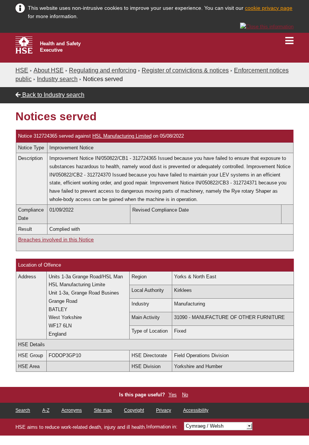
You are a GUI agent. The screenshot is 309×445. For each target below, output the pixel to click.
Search (22, 410)
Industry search (57, 79)
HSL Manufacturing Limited (121, 136)
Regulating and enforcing (102, 70)
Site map (103, 410)
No (185, 394)
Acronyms (71, 410)
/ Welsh (204, 426)
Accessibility (195, 410)
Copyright (134, 410)
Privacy (163, 410)
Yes (172, 394)
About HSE (49, 70)
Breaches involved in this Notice (56, 239)
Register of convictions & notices (185, 70)
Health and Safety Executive (60, 47)
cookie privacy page (268, 8)
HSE (21, 70)
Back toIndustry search (52, 95)
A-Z (45, 410)
